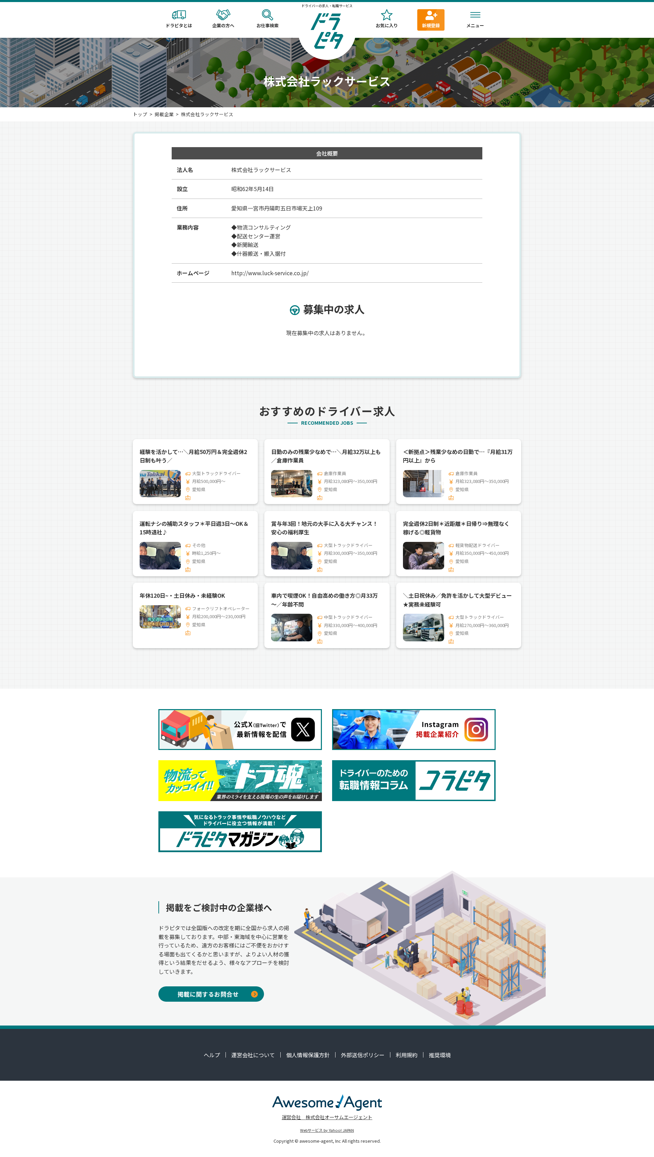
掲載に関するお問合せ (208, 994)
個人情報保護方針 (308, 1055)
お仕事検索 (267, 25)
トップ (140, 114)
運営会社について (253, 1055)
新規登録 (431, 25)
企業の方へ (223, 25)
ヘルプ (212, 1055)
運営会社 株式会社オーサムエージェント (327, 1117)
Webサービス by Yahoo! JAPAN (327, 1130)
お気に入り (387, 25)
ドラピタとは (179, 25)
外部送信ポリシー (363, 1055)
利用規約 (407, 1055)
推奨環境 (440, 1055)
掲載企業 (164, 114)
